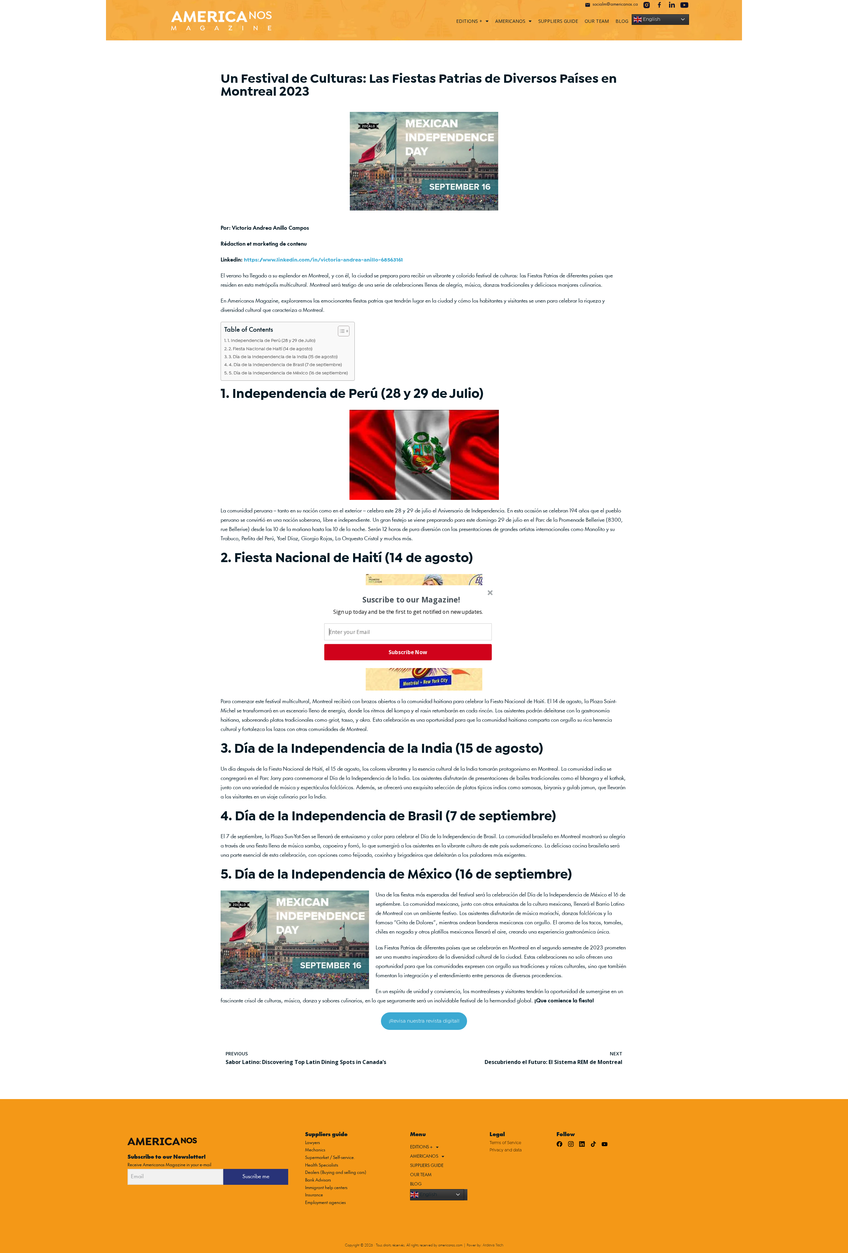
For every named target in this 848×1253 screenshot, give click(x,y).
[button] (408, 611)
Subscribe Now (408, 652)
